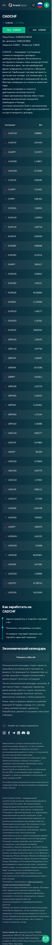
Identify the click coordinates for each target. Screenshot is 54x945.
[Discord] (23, 733)
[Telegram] (14, 733)
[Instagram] (4, 733)
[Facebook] (9, 733)
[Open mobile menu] (4, 5)
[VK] (28, 733)
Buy (13, 30)
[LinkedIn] (18, 733)
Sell (39, 30)
